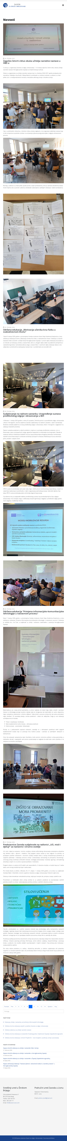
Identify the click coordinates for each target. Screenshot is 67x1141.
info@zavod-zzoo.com (13, 1103)
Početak (6, 1006)
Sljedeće (50, 1006)
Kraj (56, 1006)
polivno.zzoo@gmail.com (45, 1098)
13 (41, 1006)
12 (37, 1006)
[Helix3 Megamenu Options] (63, 5)
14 (45, 1006)
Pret (12, 1006)
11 (34, 1006)
